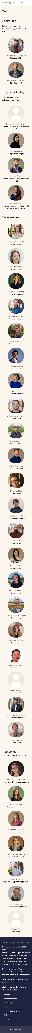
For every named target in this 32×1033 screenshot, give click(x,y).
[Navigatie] (29, 2)
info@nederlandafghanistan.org (14, 987)
